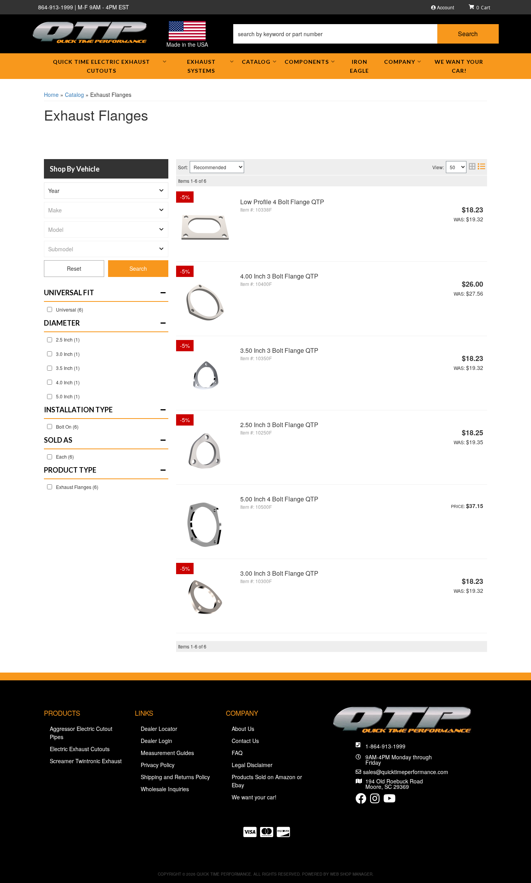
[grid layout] (472, 167)
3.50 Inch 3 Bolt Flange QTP (279, 350)
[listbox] (106, 190)
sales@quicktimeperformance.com (405, 771)
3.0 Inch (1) (68, 353)
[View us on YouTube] (389, 800)
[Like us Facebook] (361, 800)
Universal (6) (69, 309)
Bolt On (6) (67, 426)
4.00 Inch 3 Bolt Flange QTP (279, 276)
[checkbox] (49, 309)
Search (138, 268)
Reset (74, 268)
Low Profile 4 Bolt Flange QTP (282, 201)
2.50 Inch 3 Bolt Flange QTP (279, 424)
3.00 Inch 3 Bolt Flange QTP (279, 573)
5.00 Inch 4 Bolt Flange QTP (279, 498)
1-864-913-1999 (385, 746)
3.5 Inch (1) (68, 367)
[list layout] (481, 167)
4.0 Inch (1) (68, 382)
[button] (366, 34)
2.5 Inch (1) (68, 339)
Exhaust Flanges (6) (77, 487)
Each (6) (65, 456)
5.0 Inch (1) (68, 396)
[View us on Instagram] (375, 800)
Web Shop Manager (351, 874)
